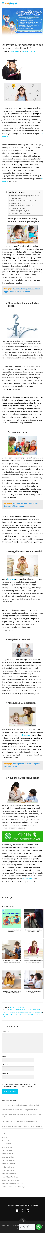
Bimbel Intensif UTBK (9, 1170)
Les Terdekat (6, 1141)
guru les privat (14, 1010)
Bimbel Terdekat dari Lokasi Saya (13, 1187)
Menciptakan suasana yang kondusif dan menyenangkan (25, 197)
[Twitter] (28, 1211)
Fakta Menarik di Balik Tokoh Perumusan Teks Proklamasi (22, 1126)
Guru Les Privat (7, 1147)
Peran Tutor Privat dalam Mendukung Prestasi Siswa (20, 1110)
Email (5, 1065)
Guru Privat (6, 1137)
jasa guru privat (35, 1012)
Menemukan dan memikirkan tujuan (23, 200)
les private (28, 1014)
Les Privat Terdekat (8, 1164)
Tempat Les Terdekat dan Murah (13, 1184)
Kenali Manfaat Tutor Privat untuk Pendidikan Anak (19, 1121)
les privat (19, 1014)
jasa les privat (8, 1014)
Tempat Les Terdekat (9, 1174)
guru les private (29, 1010)
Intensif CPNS (6, 1144)
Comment (6, 1031)
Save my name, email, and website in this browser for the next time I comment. (19, 1085)
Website (5, 1073)
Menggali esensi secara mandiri (22, 206)
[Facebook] (17, 1211)
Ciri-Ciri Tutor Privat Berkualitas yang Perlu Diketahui (20, 1105)
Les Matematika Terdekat (10, 1180)
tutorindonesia (28, 52)
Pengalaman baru (17, 203)
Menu (41, 4)
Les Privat (5, 1134)
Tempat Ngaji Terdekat (10, 1177)
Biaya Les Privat (7, 1150)
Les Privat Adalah (8, 1157)
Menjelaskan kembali (18, 208)
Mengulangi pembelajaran (20, 211)
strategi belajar (17, 1007)
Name (4, 1056)
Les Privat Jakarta (8, 1154)
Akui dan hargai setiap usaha (21, 213)
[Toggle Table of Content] (39, 192)
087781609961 (27, 879)
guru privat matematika (18, 1012)
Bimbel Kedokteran (8, 1167)
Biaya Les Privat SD (8, 1160)
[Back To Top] (22, 1220)
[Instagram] (22, 1211)
